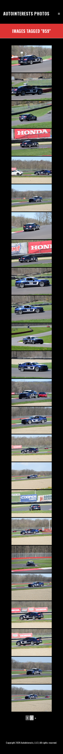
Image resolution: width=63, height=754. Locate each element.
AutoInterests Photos (26, 13)
